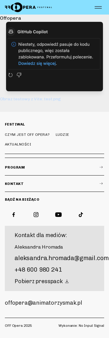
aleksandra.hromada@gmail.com (62, 258)
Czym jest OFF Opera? (27, 134)
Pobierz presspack (39, 281)
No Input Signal (91, 325)
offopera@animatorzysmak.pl (43, 303)
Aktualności (18, 144)
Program (15, 167)
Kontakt (14, 184)
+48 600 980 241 (38, 269)
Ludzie (62, 134)
